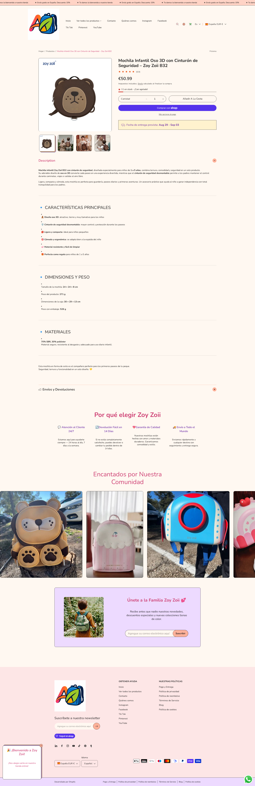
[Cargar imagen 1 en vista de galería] (47, 143)
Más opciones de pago (167, 114)
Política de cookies (168, 709)
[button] (89, 21)
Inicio (121, 687)
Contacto (123, 696)
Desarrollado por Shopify (64, 782)
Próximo (213, 51)
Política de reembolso (169, 696)
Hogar (41, 51)
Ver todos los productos (130, 691)
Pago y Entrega (166, 687)
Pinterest (123, 718)
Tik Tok (122, 714)
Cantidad (125, 99)
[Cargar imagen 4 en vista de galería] (102, 143)
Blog (161, 705)
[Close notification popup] (41, 745)
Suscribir (180, 633)
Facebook (123, 709)
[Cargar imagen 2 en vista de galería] (65, 143)
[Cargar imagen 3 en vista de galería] (84, 143)
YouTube (123, 723)
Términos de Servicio (169, 700)
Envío (140, 83)
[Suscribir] (96, 726)
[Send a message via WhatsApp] (248, 779)
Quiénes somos (126, 700)
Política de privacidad (169, 691)
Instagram (123, 705)
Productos (50, 51)
